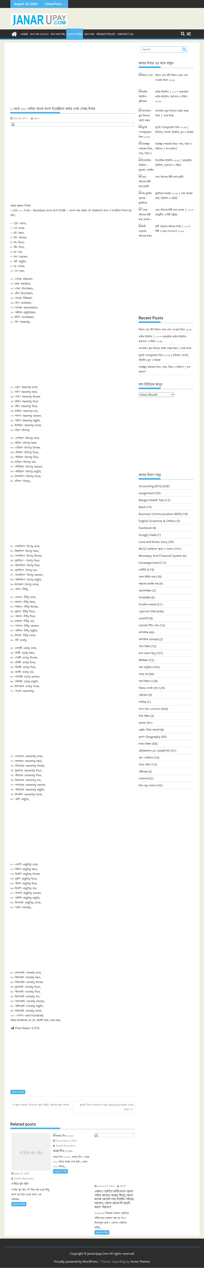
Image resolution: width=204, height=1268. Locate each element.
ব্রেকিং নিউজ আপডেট (149, 730)
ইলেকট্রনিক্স (145, 597)
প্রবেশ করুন (89, 34)
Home (24, 34)
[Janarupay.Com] (14, 33)
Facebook (145, 528)
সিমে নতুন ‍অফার (147, 785)
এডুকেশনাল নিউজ (74, 34)
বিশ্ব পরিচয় (144, 716)
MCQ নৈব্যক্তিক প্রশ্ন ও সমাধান (156, 549)
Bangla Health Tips (151, 500)
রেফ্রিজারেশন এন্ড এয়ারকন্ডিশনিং (154, 751)
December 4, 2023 (66, 1140)
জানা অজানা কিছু (58, 34)
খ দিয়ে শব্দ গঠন (31, 1152)
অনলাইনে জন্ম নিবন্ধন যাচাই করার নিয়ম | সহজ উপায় (165, 348)
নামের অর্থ (143, 674)
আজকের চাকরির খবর (149, 583)
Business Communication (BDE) (160, 514)
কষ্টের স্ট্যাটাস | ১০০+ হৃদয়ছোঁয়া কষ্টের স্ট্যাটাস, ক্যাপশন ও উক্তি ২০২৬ (171, 96)
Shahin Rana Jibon (24, 1178)
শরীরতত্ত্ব (143, 771)
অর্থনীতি (142, 570)
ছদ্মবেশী (122, 1186)
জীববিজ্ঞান (143, 660)
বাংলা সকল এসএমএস (39, 34)
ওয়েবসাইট (144, 618)
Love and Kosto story (153, 542)
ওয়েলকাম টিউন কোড (149, 625)
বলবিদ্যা (142, 702)
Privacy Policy (106, 34)
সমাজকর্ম (143, 778)
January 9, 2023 (106, 1186)
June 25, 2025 (21, 1173)
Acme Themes (140, 1261)
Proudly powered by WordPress (76, 1261)
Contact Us (125, 34)
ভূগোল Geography (150, 737)
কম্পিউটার (143, 632)
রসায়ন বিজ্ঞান (145, 744)
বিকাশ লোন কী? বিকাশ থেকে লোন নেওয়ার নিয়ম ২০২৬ (165, 329)
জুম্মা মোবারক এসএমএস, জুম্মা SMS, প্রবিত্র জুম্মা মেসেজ (42, 1105)
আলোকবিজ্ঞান (145, 590)
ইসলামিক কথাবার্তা (147, 604)
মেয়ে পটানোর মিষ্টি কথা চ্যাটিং (169, 177)
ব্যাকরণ (142, 723)
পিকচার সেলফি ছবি (148, 688)
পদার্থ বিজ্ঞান (144, 681)
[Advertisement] (72, 74)
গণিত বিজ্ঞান (144, 646)
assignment (146, 493)
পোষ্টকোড (143, 695)
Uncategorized (148, 563)
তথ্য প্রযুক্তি (145, 667)
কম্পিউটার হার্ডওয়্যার (149, 639)
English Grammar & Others (157, 521)
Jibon (36, 118)
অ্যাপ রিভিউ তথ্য (147, 577)
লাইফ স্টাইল (145, 764)
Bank (142, 507)
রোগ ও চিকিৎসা (146, 757)
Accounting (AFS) (150, 486)
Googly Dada (147, 535)
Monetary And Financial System (160, 556)
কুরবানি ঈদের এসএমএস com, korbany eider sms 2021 (107, 1107)
